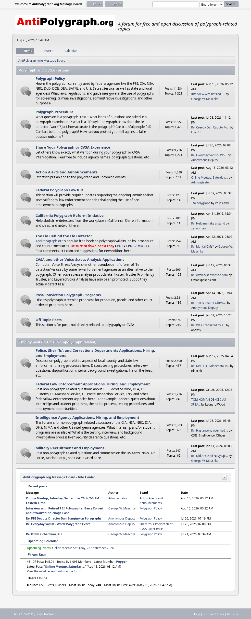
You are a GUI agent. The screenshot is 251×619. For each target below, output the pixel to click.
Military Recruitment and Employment (70, 447)
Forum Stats (36, 555)
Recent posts (37, 486)
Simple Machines (46, 614)
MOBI (142, 246)
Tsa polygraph (200, 203)
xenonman (198, 228)
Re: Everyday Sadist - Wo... (209, 155)
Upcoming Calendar (42, 541)
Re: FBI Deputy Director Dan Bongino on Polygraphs (63, 518)
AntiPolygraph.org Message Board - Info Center (59, 477)
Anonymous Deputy (204, 160)
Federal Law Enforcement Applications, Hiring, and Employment (93, 383)
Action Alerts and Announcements (66, 171)
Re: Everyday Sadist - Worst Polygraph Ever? (58, 524)
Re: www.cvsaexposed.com (209, 275)
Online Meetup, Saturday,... (209, 177)
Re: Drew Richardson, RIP (44, 534)
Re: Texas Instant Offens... (208, 303)
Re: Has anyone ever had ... (209, 430)
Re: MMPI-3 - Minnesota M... (210, 366)
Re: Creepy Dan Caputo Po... (210, 127)
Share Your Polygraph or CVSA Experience (73, 147)
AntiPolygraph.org (49, 241)
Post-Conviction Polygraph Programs (68, 294)
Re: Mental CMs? (202, 246)
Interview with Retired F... (208, 94)
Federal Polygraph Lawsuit (59, 189)
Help (197, 614)
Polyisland (222, 203)
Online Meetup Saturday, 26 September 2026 (83, 548)
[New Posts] (25, 91)
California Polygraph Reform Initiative (70, 215)
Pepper (121, 562)
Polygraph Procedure (55, 111)
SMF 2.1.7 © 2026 (23, 614)
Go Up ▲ (232, 614)
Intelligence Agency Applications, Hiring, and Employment (87, 417)
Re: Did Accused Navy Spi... (209, 456)
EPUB (130, 246)
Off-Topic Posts (49, 319)
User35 (196, 132)
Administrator (200, 182)
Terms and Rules (213, 614)
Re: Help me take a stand (208, 223)
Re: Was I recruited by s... (208, 325)
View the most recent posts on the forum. (55, 571)
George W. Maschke (204, 99)
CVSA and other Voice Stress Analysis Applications (80, 259)
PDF (120, 246)
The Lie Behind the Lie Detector (64, 235)
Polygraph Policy (50, 78)
